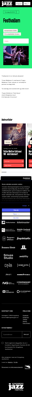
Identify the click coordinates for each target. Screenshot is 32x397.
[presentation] (2, 146)
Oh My (16, 362)
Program (19, 3)
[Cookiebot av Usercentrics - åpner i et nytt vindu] (23, 178)
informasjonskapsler (17, 367)
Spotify (25, 321)
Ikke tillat (16, 218)
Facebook (25, 315)
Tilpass (15, 214)
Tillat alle (16, 210)
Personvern (5, 367)
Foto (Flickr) (26, 323)
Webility (10, 362)
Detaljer (24, 205)
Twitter (25, 319)
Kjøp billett (8, 165)
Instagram (26, 317)
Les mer (7, 161)
